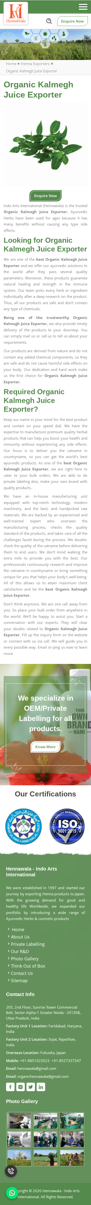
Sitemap (19, 980)
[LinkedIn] (41, 1087)
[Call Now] (11, 1174)
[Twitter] (30, 1087)
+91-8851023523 (35, 1060)
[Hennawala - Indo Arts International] (16, 13)
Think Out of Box (28, 966)
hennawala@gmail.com (36, 1068)
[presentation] (12, 827)
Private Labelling (28, 944)
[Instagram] (20, 1087)
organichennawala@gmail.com (43, 1076)
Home (11, 63)
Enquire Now (72, 21)
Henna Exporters (35, 63)
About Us (20, 937)
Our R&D (20, 951)
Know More (45, 746)
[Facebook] (10, 1087)
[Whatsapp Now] (12, 1193)
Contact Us (22, 973)
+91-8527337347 (66, 1060)
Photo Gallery (25, 959)
